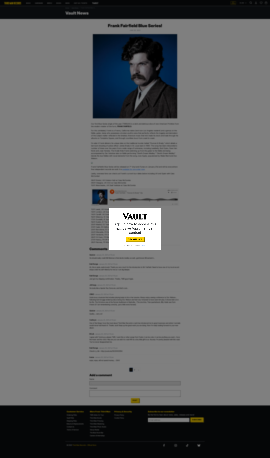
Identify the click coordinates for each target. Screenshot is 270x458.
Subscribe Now (135, 239)
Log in (143, 245)
